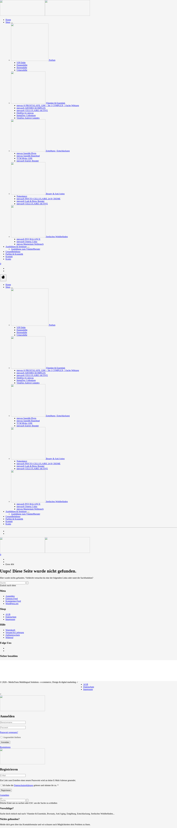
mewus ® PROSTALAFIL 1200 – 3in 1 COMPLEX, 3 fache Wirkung (48, 105)
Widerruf (9, 637)
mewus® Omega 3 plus (27, 241)
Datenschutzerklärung (23, 785)
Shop (8, 22)
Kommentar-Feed (13, 601)
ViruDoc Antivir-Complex (28, 118)
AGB (8, 614)
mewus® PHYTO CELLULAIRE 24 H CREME (38, 199)
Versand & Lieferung (15, 632)
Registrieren (5, 747)
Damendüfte (22, 65)
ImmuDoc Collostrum (26, 115)
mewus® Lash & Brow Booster (30, 201)
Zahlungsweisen (13, 635)
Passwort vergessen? (9, 732)
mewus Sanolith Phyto (26, 153)
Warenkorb (10, 630)
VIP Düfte (21, 62)
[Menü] (3, 277)
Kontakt (9, 256)
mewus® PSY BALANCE (28, 239)
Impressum (10, 619)
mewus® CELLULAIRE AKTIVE (32, 110)
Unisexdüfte (22, 70)
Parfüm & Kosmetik (14, 254)
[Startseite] (45, 15)
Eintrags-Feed (12, 598)
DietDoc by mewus (25, 113)
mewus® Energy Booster (28, 161)
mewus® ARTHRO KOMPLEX (31, 108)
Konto (8, 259)
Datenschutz (11, 617)
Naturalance (22, 196)
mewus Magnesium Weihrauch (30, 244)
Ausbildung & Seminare (16, 246)
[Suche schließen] (1, 798)
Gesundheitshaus (13, 251)
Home (8, 20)
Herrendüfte (22, 67)
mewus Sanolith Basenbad (28, 156)
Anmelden (10, 596)
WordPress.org (12, 603)
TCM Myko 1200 (24, 158)
